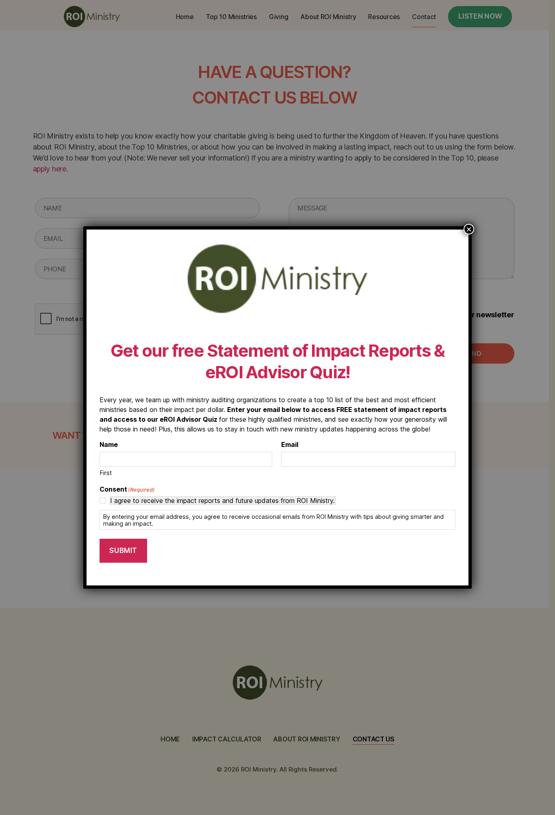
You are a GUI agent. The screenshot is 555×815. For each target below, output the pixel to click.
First (106, 473)
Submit (123, 550)
